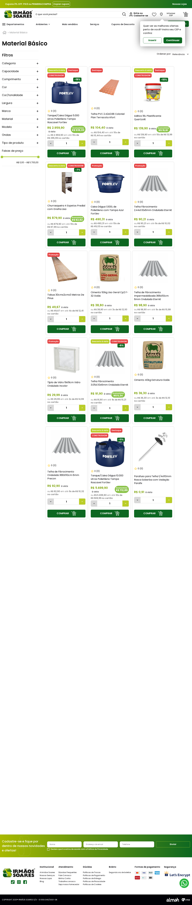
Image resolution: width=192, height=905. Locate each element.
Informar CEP (171, 14)
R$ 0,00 (20, 162)
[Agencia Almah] (172, 900)
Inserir (152, 40)
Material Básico (18, 32)
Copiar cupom (61, 4)
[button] (20, 63)
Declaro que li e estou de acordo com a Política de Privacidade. (79, 849)
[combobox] (81, 14)
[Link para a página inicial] (4, 32)
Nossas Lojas (179, 4)
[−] (51, 143)
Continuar (173, 40)
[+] (82, 143)
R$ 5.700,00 (31, 162)
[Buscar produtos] (124, 14)
